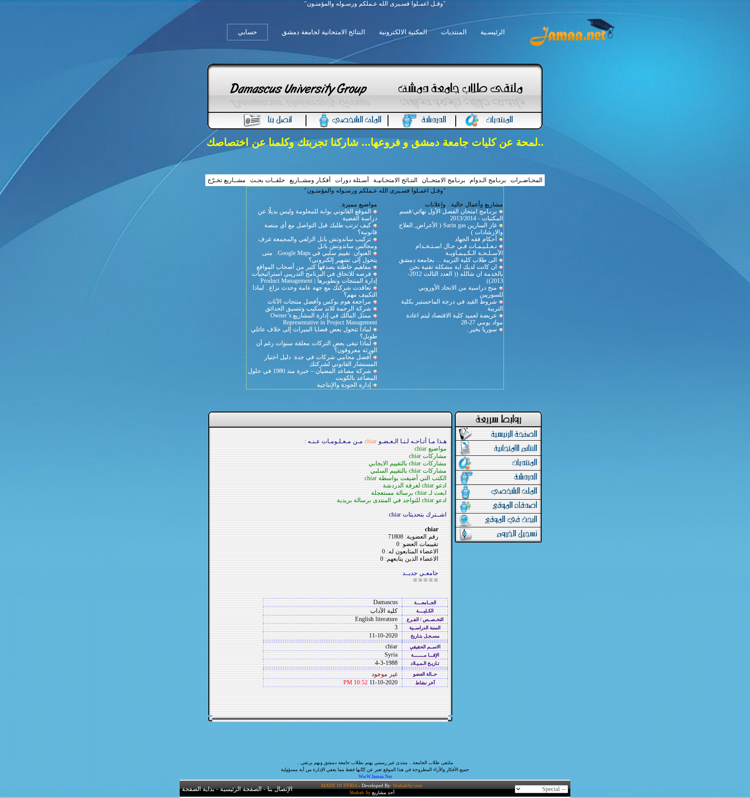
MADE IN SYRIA (339, 785)
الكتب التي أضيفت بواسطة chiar (406, 478)
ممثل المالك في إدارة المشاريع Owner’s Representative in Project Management (323, 319)
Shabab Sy (360, 792)
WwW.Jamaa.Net (375, 776)
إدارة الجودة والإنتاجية (344, 385)
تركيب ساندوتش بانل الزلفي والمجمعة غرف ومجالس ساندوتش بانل (317, 242)
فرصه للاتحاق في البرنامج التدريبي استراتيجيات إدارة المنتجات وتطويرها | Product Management (314, 277)
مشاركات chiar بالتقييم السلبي (408, 471)
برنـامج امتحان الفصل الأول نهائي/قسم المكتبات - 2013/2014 (451, 215)
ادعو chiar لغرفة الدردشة (415, 485)
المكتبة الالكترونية (403, 32)
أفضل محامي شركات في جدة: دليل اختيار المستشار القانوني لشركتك (320, 360)
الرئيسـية (492, 32)
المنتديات (454, 32)
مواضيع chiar (430, 448)
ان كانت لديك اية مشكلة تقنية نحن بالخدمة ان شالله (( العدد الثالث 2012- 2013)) (455, 274)
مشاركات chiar (428, 456)
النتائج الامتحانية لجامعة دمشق (323, 32)
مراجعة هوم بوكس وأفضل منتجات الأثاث (319, 301)
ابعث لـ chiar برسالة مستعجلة (409, 493)
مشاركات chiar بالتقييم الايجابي (407, 463)
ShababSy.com (407, 785)
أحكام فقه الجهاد (476, 239)
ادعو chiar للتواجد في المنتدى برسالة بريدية (392, 500)
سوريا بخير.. (481, 329)
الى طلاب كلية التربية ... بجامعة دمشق (448, 260)
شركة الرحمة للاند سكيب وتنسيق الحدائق (318, 308)
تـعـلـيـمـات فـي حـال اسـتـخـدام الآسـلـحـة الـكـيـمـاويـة (459, 249)
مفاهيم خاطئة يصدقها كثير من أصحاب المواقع (314, 267)
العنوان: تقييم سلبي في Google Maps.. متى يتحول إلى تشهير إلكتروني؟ (319, 256)
